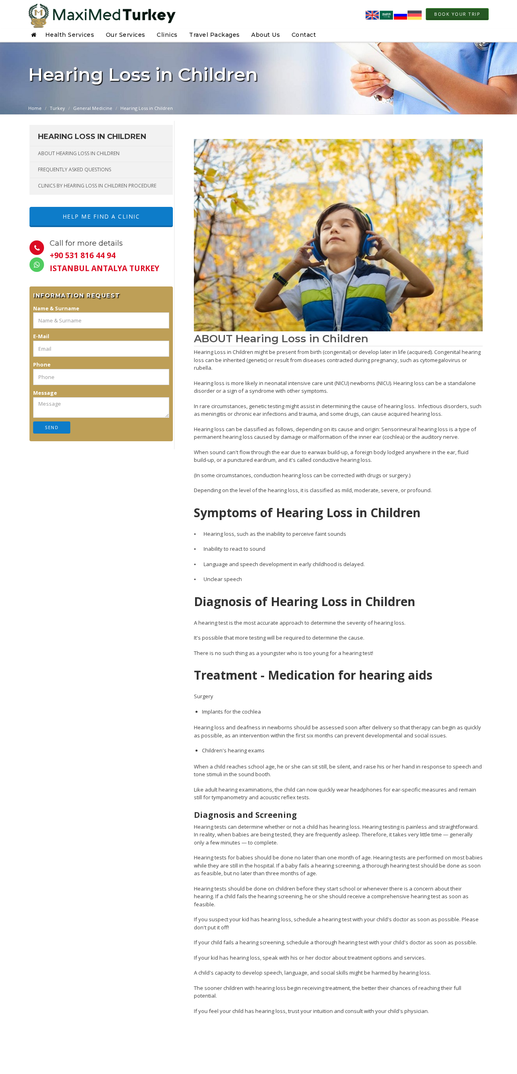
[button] (35, 34)
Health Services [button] (70, 34)
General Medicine (92, 108)
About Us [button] (265, 34)
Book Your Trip (457, 14)
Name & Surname (56, 308)
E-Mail (41, 336)
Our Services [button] (125, 34)
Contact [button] (304, 34)
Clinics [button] (167, 34)
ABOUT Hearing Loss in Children (79, 153)
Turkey (57, 108)
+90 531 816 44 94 (83, 255)
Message (45, 392)
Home (35, 108)
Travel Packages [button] (214, 34)
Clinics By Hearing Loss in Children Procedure (97, 185)
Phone (41, 364)
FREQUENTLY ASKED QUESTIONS (74, 169)
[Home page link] (102, 14)
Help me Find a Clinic (101, 216)
